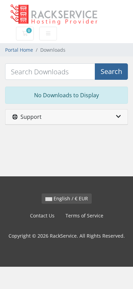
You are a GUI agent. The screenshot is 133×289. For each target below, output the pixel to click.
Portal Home (19, 50)
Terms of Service (84, 215)
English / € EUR (70, 198)
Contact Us (42, 215)
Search (111, 71)
